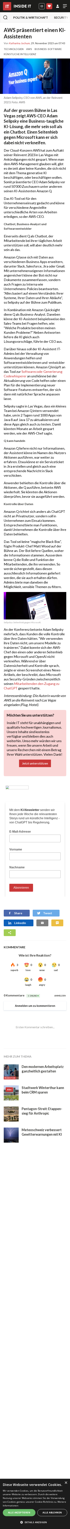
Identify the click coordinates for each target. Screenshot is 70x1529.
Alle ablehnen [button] (52, 1512)
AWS (29, 49)
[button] (35, 1522)
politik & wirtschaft (30, 17)
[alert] (35, 1504)
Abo (49, 6)
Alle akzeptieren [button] (19, 1512)
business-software (48, 49)
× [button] (65, 1482)
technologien (14, 49)
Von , (17, 43)
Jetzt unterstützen (35, 763)
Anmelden (57, 6)
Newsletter (42, 6)
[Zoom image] (35, 76)
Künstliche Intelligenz (20, 54)
